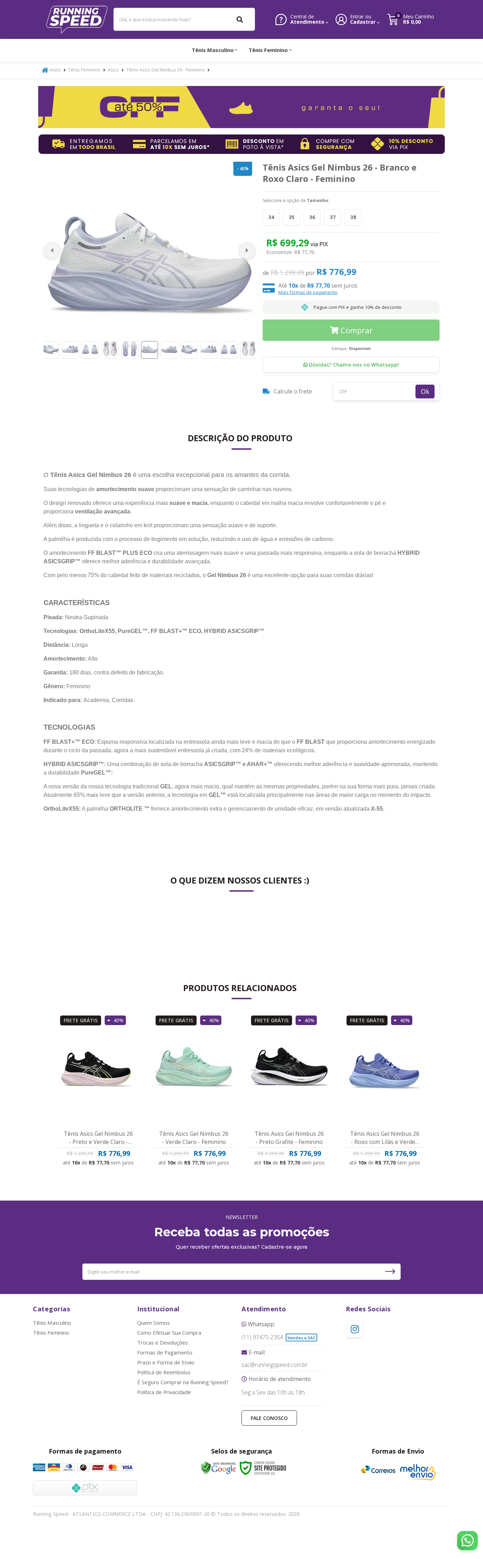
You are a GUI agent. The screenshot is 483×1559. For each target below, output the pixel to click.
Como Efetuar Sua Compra (169, 1332)
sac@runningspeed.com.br (275, 1365)
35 (292, 217)
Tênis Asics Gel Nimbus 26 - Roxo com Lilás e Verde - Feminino (384, 1138)
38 (353, 217)
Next (247, 250)
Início (55, 70)
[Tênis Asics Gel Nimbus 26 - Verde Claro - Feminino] (194, 1069)
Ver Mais (101, 1157)
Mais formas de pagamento (308, 292)
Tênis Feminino (84, 70)
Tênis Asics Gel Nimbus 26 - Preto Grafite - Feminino (289, 1137)
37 (333, 217)
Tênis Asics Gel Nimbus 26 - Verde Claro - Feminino (193, 1137)
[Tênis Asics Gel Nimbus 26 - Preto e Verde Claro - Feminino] (98, 1069)
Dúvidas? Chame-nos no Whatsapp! (353, 364)
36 (312, 217)
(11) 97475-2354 (262, 1337)
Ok (425, 391)
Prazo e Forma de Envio (165, 1362)
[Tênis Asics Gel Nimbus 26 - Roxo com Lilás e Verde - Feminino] (385, 1069)
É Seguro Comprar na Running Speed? (182, 1382)
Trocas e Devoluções (162, 1342)
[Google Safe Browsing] (218, 1468)
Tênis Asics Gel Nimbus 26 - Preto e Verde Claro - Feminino (98, 1138)
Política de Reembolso (164, 1372)
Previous (51, 250)
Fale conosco (269, 1418)
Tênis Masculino (52, 1322)
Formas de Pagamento (164, 1352)
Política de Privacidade (164, 1392)
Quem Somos (153, 1322)
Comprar (357, 330)
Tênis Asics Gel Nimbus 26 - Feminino (166, 70)
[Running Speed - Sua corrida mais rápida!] (77, 19)
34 (271, 217)
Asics (113, 70)
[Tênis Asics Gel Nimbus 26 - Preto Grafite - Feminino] (289, 1069)
